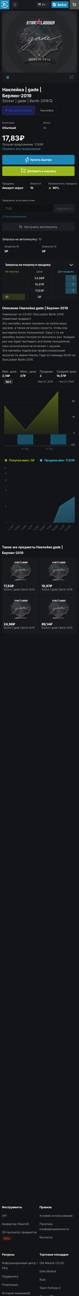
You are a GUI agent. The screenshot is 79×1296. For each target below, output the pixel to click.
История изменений (16, 1293)
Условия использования (56, 1215)
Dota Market (48, 1271)
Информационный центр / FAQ (20, 1265)
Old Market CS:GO (52, 1263)
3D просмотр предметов (19, 1232)
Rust (42, 1279)
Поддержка (10, 1276)
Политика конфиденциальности (54, 1226)
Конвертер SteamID (15, 1224)
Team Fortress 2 (50, 1288)
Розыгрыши (10, 1284)
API (4, 1215)
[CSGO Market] (4, 4)
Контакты (46, 1237)
